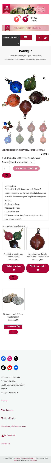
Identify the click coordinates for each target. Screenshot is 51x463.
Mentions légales (8, 418)
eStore (15, 460)
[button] (44, 78)
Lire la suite (12, 326)
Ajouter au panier (24, 168)
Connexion (5, 443)
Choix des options (13, 266)
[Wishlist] (17, 19)
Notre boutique (7, 410)
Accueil (12, 56)
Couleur (5, 162)
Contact (4, 400)
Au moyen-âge (23, 56)
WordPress (34, 460)
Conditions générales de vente (13, 426)
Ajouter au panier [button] (38, 266)
